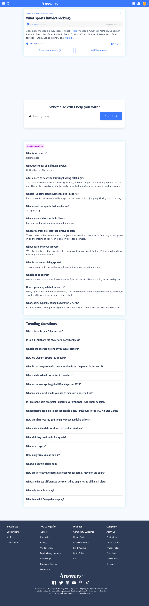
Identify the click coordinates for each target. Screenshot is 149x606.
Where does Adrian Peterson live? (44, 331)
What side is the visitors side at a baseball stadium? (54, 428)
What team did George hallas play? (45, 499)
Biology (43, 542)
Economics (45, 569)
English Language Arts (50, 553)
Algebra (43, 532)
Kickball (69, 37)
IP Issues (111, 564)
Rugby (75, 30)
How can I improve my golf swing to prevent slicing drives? (58, 419)
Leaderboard (13, 532)
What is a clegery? (36, 446)
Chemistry (45, 537)
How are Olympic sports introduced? (46, 357)
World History (46, 548)
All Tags (10, 537)
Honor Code (79, 537)
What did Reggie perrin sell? (41, 464)
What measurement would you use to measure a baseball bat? (59, 393)
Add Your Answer (99, 50)
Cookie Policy (113, 558)
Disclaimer (111, 553)
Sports (37, 13)
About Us (111, 532)
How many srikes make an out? (43, 455)
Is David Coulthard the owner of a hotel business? (53, 340)
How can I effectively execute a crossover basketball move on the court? (65, 472)
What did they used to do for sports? (46, 437)
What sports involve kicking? (48, 18)
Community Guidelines (83, 532)
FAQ (75, 558)
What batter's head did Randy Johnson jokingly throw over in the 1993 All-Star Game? (72, 410)
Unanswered (13, 542)
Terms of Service (114, 542)
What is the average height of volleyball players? (52, 348)
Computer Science (48, 564)
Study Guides (79, 548)
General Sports (48, 13)
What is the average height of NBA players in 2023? (53, 384)
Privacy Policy (113, 548)
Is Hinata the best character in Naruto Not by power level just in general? (65, 402)
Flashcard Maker (81, 542)
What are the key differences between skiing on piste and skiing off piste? (66, 481)
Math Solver (79, 553)
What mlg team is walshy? (40, 490)
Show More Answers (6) (50, 50)
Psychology (45, 558)
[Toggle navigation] (3, 3)
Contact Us (112, 537)
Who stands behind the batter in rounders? (49, 375)
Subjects (29, 13)
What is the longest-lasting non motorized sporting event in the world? (64, 366)
